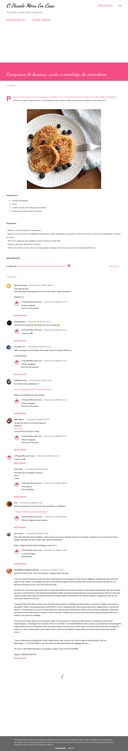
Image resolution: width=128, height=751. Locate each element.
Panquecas (59, 266)
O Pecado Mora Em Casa (30, 5)
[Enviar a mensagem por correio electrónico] (68, 266)
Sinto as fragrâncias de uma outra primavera (32, 389)
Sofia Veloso (19, 419)
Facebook (33, 511)
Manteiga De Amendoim (42, 266)
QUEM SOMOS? (41, 20)
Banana (27, 266)
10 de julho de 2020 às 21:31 (39, 347)
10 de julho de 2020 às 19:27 (39, 321)
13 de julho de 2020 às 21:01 (55, 550)
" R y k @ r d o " (20, 347)
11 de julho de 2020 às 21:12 (55, 302)
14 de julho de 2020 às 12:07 (52, 570)
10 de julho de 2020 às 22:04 (40, 380)
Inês (15, 503)
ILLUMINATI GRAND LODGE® (26, 570)
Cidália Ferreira (20, 380)
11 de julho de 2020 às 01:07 (38, 419)
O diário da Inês (20, 511)
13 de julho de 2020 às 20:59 (55, 517)
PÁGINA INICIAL (15, 20)
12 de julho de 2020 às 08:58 (55, 483)
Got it (71, 748)
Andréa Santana (20, 285)
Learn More (60, 748)
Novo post (18, 428)
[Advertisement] (64, 45)
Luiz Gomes (19, 533)
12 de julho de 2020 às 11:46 (30, 503)
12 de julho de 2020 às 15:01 (36, 533)
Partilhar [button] (113, 266)
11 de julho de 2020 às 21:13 (55, 436)
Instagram (43, 511)
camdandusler (20, 321)
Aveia (19, 266)
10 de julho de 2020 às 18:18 (40, 285)
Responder (20, 315)
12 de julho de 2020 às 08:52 (36, 469)
